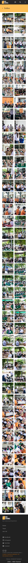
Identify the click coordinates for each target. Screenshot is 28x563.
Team (4, 528)
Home (4, 526)
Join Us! (4, 531)
